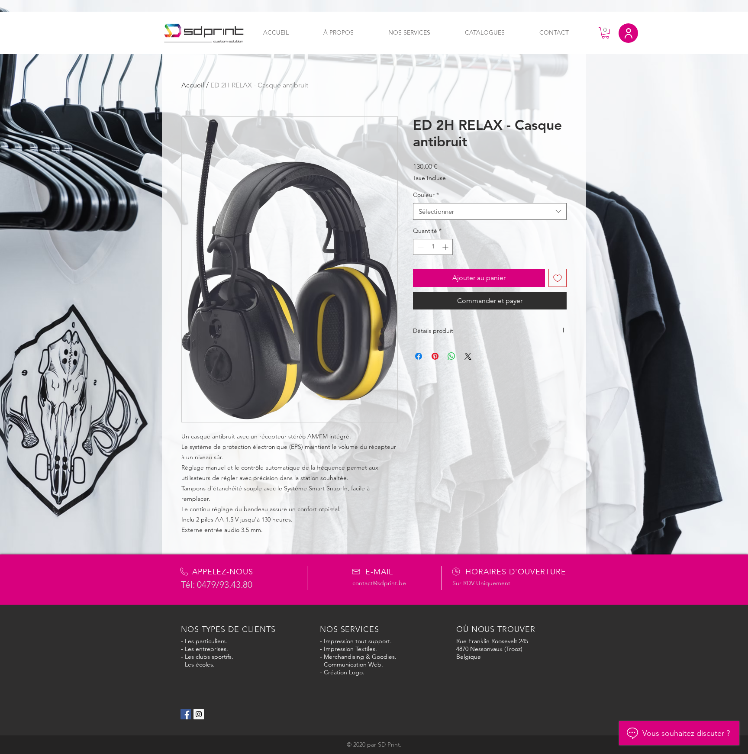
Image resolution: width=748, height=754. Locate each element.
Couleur (426, 195)
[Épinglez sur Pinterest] (435, 356)
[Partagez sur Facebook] (418, 356)
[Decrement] (419, 247)
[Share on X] (468, 356)
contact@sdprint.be (379, 583)
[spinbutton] (433, 247)
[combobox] (490, 211)
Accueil (192, 85)
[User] (628, 33)
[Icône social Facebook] (186, 714)
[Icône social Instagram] (198, 714)
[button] (605, 33)
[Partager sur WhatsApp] (451, 356)
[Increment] (446, 247)
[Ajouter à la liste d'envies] (557, 278)
